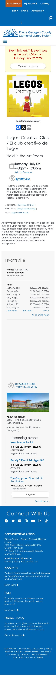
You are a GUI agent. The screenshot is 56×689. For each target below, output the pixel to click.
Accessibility (38, 10)
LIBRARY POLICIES (13, 651)
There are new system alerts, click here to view (26, 667)
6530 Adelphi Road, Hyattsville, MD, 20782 (26, 385)
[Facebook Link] (6, 521)
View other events (28, 66)
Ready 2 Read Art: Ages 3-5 (27, 460)
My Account (30, 3)
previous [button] (12, 310)
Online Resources (13, 635)
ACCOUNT (18, 657)
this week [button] (28, 310)
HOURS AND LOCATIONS (31, 648)
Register (30, 494)
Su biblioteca (14, 3)
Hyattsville (22, 179)
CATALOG (25, 654)
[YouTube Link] (33, 521)
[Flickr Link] (19, 521)
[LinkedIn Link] (40, 521)
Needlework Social (21, 442)
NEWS (40, 657)
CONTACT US (10, 648)
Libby (15, 10)
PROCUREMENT (39, 654)
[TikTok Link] (46, 521)
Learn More (10, 585)
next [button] (45, 310)
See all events (42, 501)
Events (24, 10)
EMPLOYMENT (32, 651)
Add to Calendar (23, 172)
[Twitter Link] (13, 521)
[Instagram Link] (26, 521)
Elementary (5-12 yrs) (26, 205)
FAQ (48, 648)
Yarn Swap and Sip (26, 480)
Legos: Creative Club (20, 213)
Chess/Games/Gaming (26, 209)
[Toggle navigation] (5, 41)
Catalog (44, 3)
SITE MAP (30, 657)
